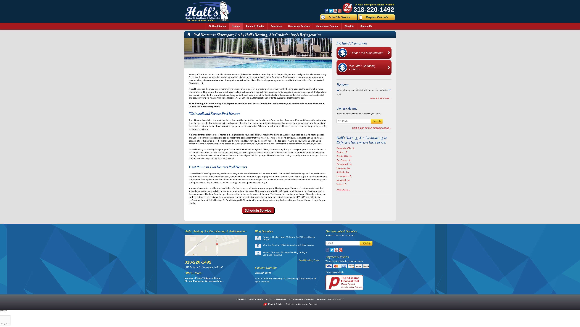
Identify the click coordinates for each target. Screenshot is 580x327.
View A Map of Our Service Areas (370, 128)
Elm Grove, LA (343, 160)
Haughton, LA (343, 168)
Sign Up (366, 243)
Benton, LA (342, 152)
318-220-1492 (373, 9)
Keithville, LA (343, 172)
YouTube (335, 11)
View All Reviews (379, 98)
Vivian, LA (341, 184)
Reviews (342, 85)
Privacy (3, 324)
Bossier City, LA (344, 156)
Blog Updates (264, 231)
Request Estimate (377, 17)
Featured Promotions (352, 43)
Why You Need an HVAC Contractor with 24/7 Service (288, 245)
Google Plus (340, 11)
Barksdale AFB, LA (345, 148)
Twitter (331, 11)
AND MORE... (343, 189)
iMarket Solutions (276, 304)
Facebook (326, 11)
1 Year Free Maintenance (366, 52)
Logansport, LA (344, 176)
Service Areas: (347, 108)
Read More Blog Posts (309, 260)
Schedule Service (339, 17)
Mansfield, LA (343, 180)
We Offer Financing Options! (362, 67)
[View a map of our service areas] (218, 245)
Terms (8, 324)
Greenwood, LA (344, 164)
